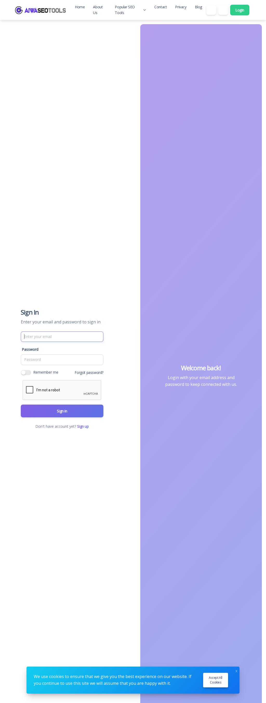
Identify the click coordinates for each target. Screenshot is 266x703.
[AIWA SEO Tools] (40, 10)
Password (30, 349)
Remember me (45, 372)
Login (239, 10)
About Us (98, 9)
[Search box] (211, 10)
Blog (198, 6)
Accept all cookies (215, 680)
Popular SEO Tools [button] (125, 9)
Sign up (83, 426)
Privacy (180, 6)
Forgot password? (89, 372)
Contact (160, 6)
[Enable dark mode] (223, 10)
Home (80, 6)
